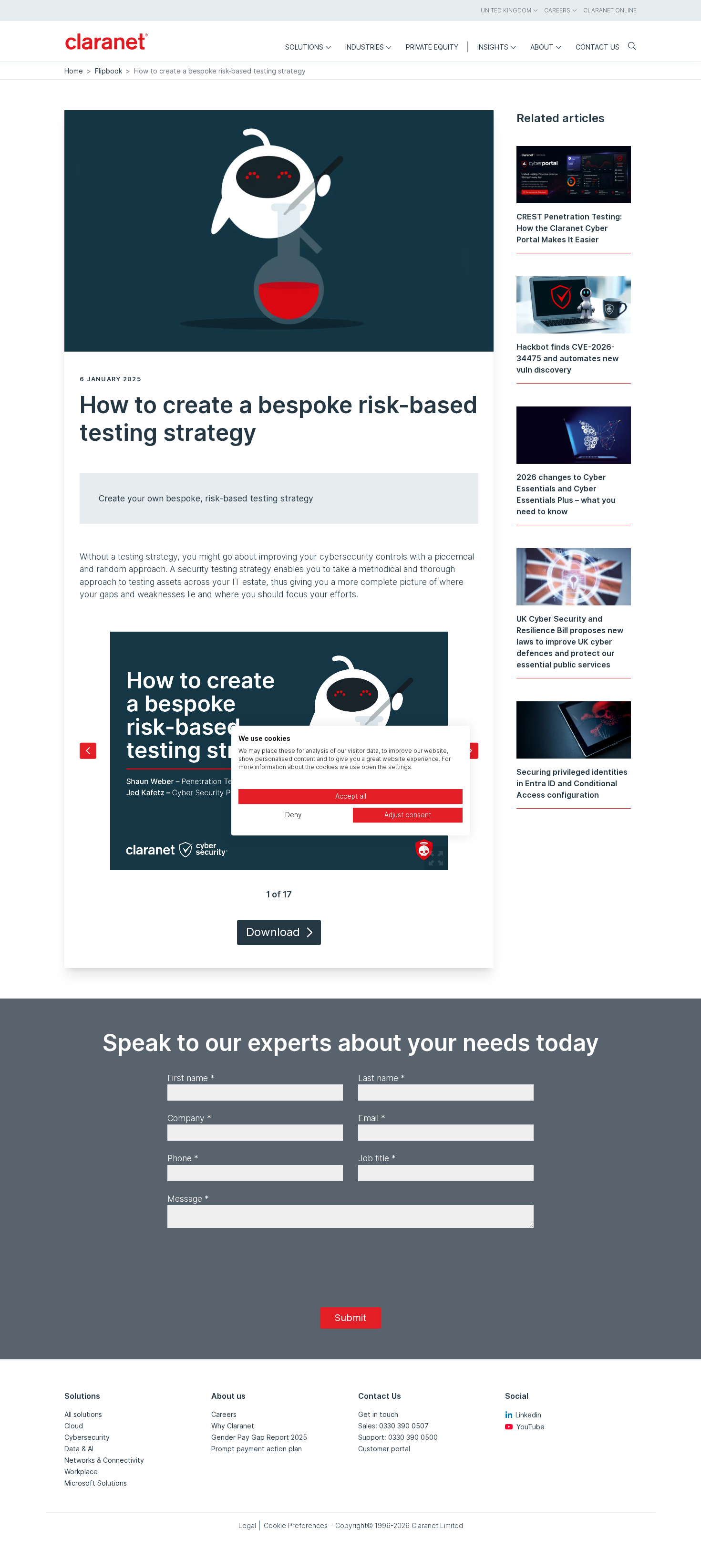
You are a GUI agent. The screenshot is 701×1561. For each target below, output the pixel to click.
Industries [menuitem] (364, 47)
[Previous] (88, 751)
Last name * (381, 1078)
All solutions (83, 1414)
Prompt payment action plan (256, 1449)
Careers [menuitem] (557, 10)
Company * (189, 1118)
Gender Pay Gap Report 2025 (259, 1437)
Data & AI (78, 1449)
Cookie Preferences (296, 1525)
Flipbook (108, 71)
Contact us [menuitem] (597, 47)
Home (73, 71)
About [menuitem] (542, 47)
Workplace (81, 1471)
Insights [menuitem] (492, 47)
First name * (191, 1078)
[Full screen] (436, 858)
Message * (188, 1199)
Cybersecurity (87, 1437)
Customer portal (384, 1449)
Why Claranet (232, 1426)
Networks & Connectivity (104, 1460)
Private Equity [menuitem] (432, 47)
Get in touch (378, 1414)
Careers (224, 1414)
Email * (371, 1118)
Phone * (182, 1158)
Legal (247, 1525)
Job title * (377, 1158)
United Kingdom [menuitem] (506, 10)
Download (273, 932)
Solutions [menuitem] (304, 47)
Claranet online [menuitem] (610, 10)
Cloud (73, 1426)
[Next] (470, 751)
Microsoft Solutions (95, 1483)
